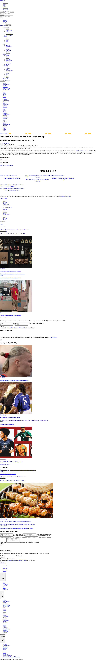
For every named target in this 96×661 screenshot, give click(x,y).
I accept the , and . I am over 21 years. (18, 327)
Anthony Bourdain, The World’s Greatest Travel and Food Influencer (13, 233)
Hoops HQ (5, 9)
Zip (14, 324)
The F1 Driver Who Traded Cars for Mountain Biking (10, 277)
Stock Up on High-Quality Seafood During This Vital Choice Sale (15, 521)
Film (7, 37)
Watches (7, 51)
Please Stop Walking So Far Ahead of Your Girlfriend (12, 480)
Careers (4, 653)
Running (7, 64)
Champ (4, 588)
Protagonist (5, 589)
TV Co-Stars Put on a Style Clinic (8, 474)
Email (14, 323)
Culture (4, 4)
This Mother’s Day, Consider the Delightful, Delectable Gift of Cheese (16, 528)
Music (7, 41)
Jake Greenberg (5, 143)
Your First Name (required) (19, 535)
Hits (4, 583)
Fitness (7, 56)
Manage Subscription (7, 655)
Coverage (5, 585)
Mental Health (9, 60)
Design (7, 40)
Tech (7, 74)
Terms (4, 649)
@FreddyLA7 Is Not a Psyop (7, 424)
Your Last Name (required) (19, 537)
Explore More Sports (4, 464)
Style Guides (8, 50)
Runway (7, 49)
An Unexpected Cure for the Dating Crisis (10, 417)
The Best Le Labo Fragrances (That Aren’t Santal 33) (10, 271)
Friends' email (3, 542)
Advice (7, 55)
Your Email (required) (18, 534)
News (7, 48)
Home (7, 69)
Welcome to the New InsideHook (12, 178)
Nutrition (8, 61)
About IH (5, 644)
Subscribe (7, 11)
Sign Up (2, 326)
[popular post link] (14, 229)
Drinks (7, 29)
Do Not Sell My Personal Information (11, 656)
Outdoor (7, 72)
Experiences (5, 3)
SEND (2, 543)
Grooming (8, 53)
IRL (4, 586)
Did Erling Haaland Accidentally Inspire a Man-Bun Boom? (14, 380)
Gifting (7, 77)
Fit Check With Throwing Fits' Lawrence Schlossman (10, 315)
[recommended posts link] (16, 376)
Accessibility (6, 654)
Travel (7, 31)
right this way (54, 337)
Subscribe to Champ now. (65, 196)
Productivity (8, 63)
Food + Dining (9, 30)
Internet (7, 42)
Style (4, 5)
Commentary (8, 46)
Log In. (10, 207)
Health (7, 58)
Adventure (8, 32)
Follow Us (3, 11)
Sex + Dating (3, 414)
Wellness (5, 6)
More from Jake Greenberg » (6, 165)
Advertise (5, 648)
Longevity (8, 59)
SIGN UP (2, 557)
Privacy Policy (22, 327)
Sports (5, 133)
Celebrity (8, 45)
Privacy (4, 651)
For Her (7, 73)
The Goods (5, 8)
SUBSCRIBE (6, 204)
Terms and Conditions (12, 327)
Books (7, 39)
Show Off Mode (9, 34)
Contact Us (5, 646)
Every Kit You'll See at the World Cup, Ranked (11, 461)
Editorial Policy (6, 645)
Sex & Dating (9, 35)
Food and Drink (9, 70)
